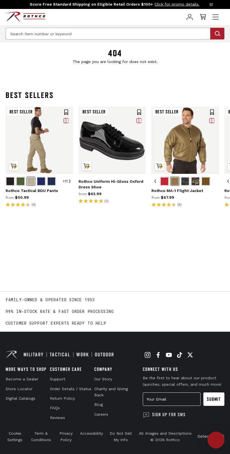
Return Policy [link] (62, 398)
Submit (214, 399)
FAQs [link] (55, 408)
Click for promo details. (177, 4)
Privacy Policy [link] (66, 436)
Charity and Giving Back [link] (111, 392)
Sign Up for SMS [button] (169, 414)
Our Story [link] (103, 379)
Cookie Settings (14, 436)
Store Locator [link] (19, 389)
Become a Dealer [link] (22, 379)
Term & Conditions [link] (41, 436)
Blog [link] (98, 404)
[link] (190, 17)
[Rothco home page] (25, 17)
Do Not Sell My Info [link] (121, 436)
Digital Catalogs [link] (20, 398)
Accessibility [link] (91, 433)
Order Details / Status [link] (70, 389)
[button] (115, 4)
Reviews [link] (57, 417)
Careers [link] (101, 414)
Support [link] (57, 379)
